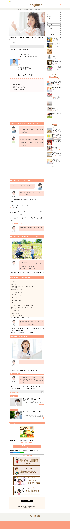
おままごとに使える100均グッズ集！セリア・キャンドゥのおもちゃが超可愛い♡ (56, 94)
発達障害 (21, 9)
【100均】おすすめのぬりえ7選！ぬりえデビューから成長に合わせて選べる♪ (56, 153)
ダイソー (55, 163)
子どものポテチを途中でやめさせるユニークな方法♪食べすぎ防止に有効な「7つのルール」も (56, 130)
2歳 (58, 84)
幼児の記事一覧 (53, 166)
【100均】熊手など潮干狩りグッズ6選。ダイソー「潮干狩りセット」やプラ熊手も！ (56, 56)
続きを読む (40, 404)
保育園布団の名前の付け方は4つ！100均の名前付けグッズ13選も (56, 160)
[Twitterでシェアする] (15, 452)
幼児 (18, 9)
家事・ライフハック (55, 40)
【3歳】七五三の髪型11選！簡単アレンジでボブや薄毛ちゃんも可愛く (56, 141)
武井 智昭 (19, 62)
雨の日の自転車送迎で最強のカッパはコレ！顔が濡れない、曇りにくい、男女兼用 (56, 61)
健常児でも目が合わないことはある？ (19, 84)
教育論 (59, 138)
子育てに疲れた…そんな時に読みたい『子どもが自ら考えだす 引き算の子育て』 (56, 135)
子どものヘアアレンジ (56, 149)
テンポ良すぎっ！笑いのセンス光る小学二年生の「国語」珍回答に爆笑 (56, 67)
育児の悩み (56, 109)
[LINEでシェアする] (22, 452)
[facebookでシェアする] (11, 452)
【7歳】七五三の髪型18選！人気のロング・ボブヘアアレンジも (56, 147)
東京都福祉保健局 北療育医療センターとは (17, 392)
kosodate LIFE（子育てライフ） (13, 9)
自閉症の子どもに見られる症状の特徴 (19, 87)
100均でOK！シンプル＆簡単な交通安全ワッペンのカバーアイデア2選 (56, 44)
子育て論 (55, 138)
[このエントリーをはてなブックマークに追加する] (18, 452)
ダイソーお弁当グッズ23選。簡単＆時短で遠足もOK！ (56, 38)
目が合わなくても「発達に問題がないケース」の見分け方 (22, 86)
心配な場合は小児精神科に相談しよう (19, 89)
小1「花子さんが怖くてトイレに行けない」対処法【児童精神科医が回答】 (56, 50)
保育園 (56, 89)
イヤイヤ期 (55, 117)
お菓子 (55, 132)
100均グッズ (57, 156)
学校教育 (55, 110)
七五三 (59, 143)
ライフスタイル (58, 39)
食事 (56, 84)
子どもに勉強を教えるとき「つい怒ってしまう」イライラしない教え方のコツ (56, 108)
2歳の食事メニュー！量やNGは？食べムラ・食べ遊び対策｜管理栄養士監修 (56, 82)
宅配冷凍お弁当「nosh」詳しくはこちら (27, 446)
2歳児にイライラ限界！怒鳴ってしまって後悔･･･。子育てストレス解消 (56, 114)
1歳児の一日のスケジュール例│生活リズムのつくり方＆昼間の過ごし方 (56, 102)
